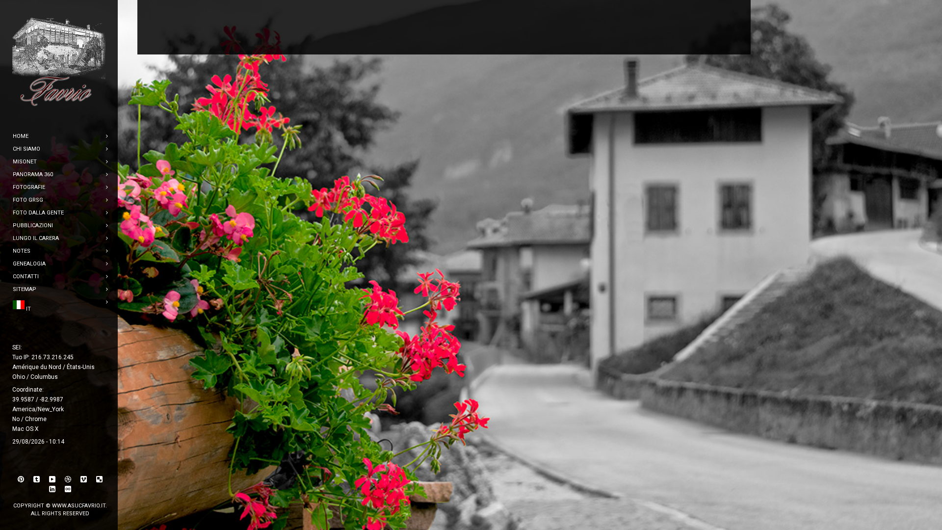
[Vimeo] (84, 479)
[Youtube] (52, 479)
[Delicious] (100, 479)
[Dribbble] (68, 479)
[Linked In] (52, 489)
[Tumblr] (37, 479)
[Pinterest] (21, 479)
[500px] (68, 489)
